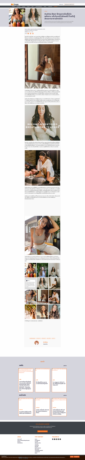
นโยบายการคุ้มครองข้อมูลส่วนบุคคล (23, 440)
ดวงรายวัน (36, 444)
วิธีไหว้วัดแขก (37, 449)
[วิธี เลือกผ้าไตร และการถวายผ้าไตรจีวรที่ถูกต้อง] (42, 373)
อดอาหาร (53, 338)
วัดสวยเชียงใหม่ (37, 440)
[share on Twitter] (30, 33)
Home (26, 29)
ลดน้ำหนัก (45, 11)
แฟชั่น (20, 379)
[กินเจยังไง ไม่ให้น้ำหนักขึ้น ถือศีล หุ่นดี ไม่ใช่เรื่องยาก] (26, 403)
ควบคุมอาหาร (38, 338)
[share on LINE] (33, 33)
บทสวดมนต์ (50, 6)
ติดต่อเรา (19, 441)
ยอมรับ (72, 456)
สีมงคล (36, 453)
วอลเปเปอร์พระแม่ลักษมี (39, 450)
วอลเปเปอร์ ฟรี (37, 451)
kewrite (45, 344)
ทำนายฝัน (18, 6)
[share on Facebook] (28, 33)
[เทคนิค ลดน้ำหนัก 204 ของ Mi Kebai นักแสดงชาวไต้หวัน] (42, 402)
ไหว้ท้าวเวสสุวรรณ (38, 448)
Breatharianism (32, 338)
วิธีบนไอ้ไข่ (36, 446)
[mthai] (14, 4)
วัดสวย (45, 6)
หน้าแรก (13, 6)
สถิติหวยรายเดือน (38, 443)
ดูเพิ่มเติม (65, 365)
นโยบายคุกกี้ (19, 439)
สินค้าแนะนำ (61, 4)
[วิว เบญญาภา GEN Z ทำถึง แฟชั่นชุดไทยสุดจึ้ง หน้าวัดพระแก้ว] (59, 373)
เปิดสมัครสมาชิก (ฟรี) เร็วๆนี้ (42, 431)
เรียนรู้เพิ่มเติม (76, 456)
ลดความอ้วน (49, 338)
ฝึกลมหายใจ (44, 338)
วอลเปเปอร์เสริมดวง (39, 6)
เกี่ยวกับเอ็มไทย (20, 443)
